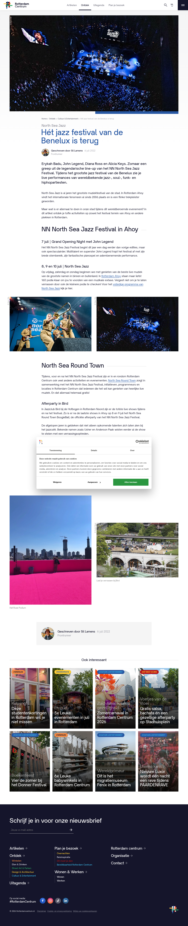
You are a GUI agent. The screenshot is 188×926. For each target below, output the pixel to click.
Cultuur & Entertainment (24, 875)
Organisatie (120, 856)
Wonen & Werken (69, 872)
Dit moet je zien (65, 861)
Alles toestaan (130, 482)
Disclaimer (41, 911)
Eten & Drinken (19, 864)
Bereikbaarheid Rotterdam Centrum (74, 864)
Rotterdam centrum (126, 848)
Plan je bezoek (116, 5)
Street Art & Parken (21, 868)
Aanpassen (93, 482)
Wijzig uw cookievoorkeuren (85, 911)
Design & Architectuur (23, 872)
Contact (117, 863)
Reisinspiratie (63, 857)
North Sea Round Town (122, 380)
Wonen (60, 877)
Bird (57, 409)
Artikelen (72, 5)
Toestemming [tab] (55, 450)
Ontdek (85, 5)
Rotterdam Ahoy (111, 276)
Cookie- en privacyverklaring (59, 911)
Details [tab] (94, 450)
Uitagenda (98, 5)
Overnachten (63, 853)
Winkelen (16, 860)
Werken (61, 880)
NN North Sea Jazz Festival (63, 247)
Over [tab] (132, 450)
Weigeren (57, 482)
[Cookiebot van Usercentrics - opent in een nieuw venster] (137, 442)
